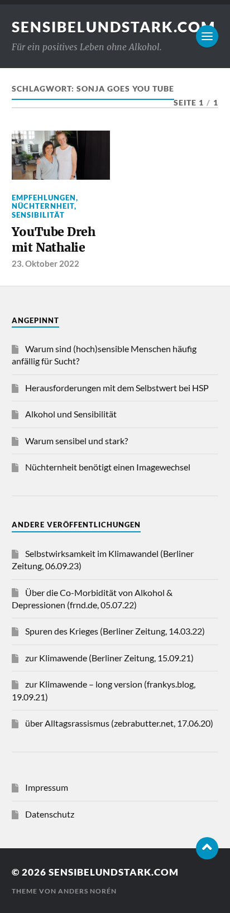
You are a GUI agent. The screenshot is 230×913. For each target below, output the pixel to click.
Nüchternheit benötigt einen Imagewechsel (107, 467)
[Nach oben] (207, 848)
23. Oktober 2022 (45, 263)
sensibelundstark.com (113, 26)
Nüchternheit (43, 205)
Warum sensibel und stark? (76, 440)
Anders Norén (87, 891)
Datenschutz (49, 814)
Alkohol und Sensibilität (71, 414)
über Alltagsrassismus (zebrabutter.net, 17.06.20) (119, 723)
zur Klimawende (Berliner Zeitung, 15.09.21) (109, 657)
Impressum (46, 787)
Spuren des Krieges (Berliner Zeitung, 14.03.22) (115, 631)
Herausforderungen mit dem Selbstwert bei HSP (117, 387)
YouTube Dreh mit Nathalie (53, 239)
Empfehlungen (44, 197)
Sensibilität (38, 214)
